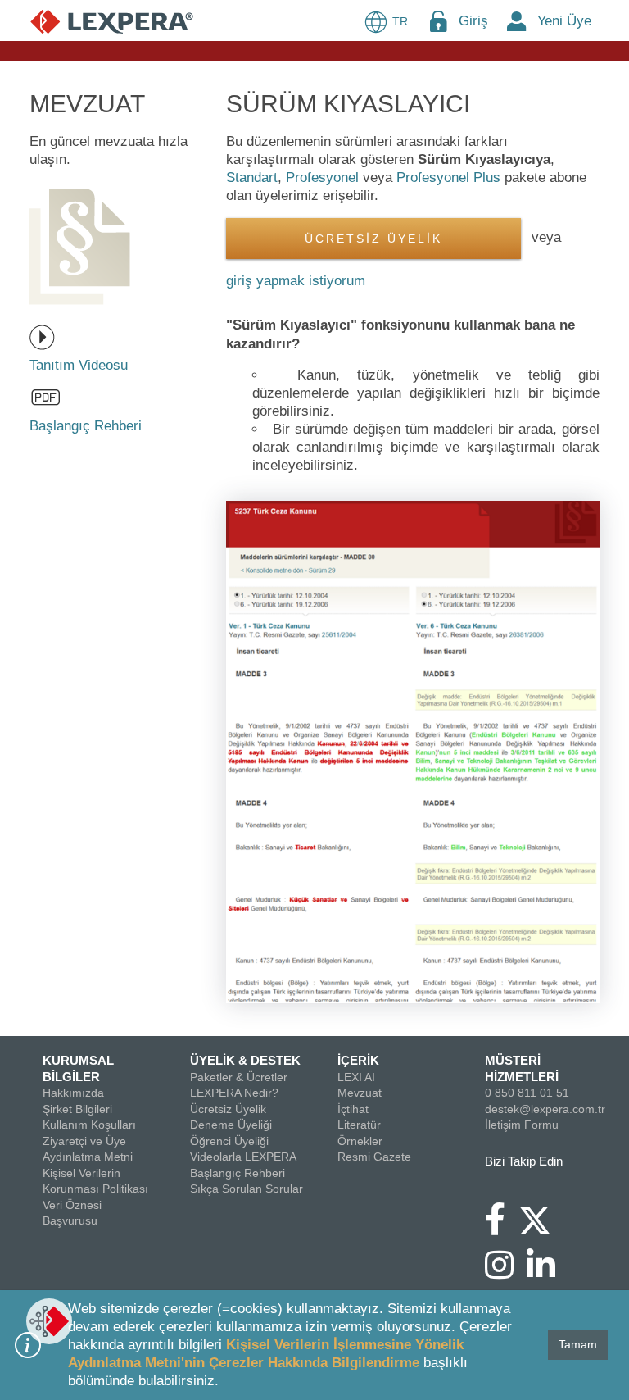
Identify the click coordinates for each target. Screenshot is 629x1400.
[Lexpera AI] (49, 1321)
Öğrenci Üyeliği (229, 1141)
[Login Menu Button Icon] (438, 21)
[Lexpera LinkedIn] (547, 1273)
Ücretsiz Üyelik (228, 1109)
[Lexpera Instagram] (506, 1273)
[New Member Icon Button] (516, 21)
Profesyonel (322, 177)
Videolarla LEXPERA (243, 1156)
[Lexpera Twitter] (541, 1218)
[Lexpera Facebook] (501, 1227)
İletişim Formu (522, 1124)
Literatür (359, 1124)
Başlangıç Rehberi (237, 1173)
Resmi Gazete (374, 1156)
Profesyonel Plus (448, 177)
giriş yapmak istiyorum (295, 281)
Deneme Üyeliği (231, 1124)
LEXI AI (356, 1077)
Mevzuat (359, 1092)
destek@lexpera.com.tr (545, 1109)
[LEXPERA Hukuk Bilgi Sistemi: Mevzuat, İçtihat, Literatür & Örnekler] (111, 21)
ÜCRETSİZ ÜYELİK (373, 239)
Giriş (473, 21)
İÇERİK (358, 1060)
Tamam (578, 1344)
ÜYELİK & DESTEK (245, 1060)
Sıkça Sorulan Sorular (246, 1188)
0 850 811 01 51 (527, 1092)
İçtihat (353, 1109)
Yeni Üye (564, 21)
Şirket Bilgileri (77, 1109)
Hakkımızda (73, 1092)
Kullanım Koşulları (89, 1124)
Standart (252, 177)
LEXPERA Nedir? (234, 1092)
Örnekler (359, 1141)
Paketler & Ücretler (238, 1077)
